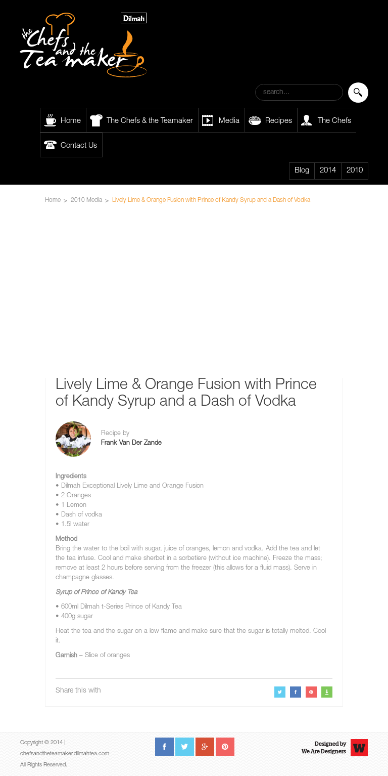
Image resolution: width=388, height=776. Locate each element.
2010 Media (86, 200)
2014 (328, 171)
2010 (355, 171)
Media (229, 121)
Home (71, 121)
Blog (302, 171)
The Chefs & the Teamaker (150, 121)
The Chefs (334, 121)
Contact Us (79, 146)
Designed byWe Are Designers (324, 747)
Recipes (278, 121)
